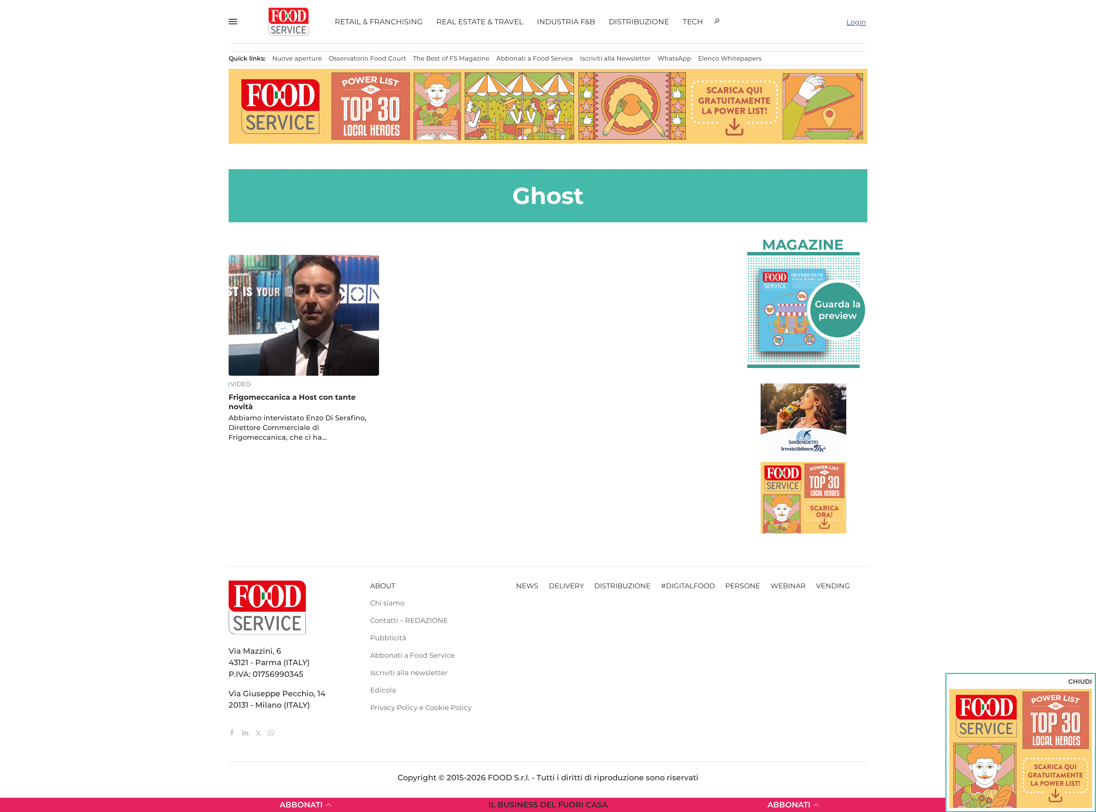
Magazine (803, 245)
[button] (235, 22)
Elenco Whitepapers (730, 58)
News (58, 62)
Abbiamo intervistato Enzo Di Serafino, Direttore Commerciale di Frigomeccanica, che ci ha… (297, 427)
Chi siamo (64, 207)
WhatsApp (674, 58)
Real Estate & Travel (479, 21)
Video (88, 164)
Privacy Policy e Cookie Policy (421, 707)
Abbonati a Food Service (89, 265)
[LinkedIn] (246, 732)
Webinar (788, 585)
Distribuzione (639, 21)
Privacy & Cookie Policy (86, 295)
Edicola (60, 236)
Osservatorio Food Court (367, 58)
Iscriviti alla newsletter (409, 672)
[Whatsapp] (271, 732)
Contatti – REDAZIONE (85, 222)
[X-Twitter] (259, 732)
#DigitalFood (688, 585)
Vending (833, 585)
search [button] (716, 21)
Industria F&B (566, 21)
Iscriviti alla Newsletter (85, 280)
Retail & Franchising (379, 21)
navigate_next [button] (123, 150)
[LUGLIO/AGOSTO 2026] (803, 310)
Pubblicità (65, 251)
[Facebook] (233, 732)
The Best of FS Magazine (451, 58)
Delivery (65, 121)
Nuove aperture (297, 58)
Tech (693, 21)
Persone (64, 106)
